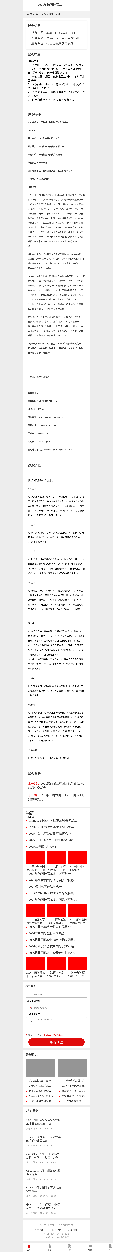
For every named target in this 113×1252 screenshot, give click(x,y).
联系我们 (73, 1229)
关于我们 (39, 1229)
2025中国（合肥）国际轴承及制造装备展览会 (54, 840)
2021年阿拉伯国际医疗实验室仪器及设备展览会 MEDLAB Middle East (54, 880)
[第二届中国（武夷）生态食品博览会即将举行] (40, 1068)
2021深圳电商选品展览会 (45, 886)
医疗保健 (54, 14)
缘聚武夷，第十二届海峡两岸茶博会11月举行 (86, 1090)
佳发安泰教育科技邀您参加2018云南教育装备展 (55, 1101)
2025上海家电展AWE (42, 846)
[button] (76, 5)
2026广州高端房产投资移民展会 (50, 926)
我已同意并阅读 (46, 1035)
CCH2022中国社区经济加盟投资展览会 (54, 820)
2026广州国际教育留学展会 (47, 933)
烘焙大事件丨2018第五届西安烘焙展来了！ (85, 1096)
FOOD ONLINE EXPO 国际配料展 (51, 893)
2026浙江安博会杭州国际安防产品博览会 (54, 946)
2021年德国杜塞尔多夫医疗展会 (50, 873)
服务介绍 (56, 1229)
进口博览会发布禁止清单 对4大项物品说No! (85, 1101)
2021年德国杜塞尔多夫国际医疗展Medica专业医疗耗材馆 (54, 899)
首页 (29, 14)
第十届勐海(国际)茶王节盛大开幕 (47, 1090)
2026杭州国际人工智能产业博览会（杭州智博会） (54, 952)
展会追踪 (40, 14)
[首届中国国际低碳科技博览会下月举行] (72, 1068)
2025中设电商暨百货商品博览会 (50, 833)
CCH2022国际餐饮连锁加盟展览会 (51, 827)
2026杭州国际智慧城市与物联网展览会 (54, 939)
